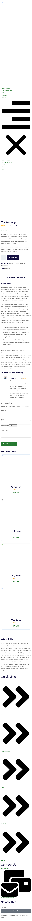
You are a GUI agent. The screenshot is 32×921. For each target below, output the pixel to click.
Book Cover (16, 531)
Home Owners (6, 88)
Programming (5, 266)
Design (17, 263)
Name (3, 410)
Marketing (22, 263)
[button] (16, 129)
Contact (4, 95)
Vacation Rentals (7, 90)
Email (3, 419)
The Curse (16, 620)
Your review (5, 430)
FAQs (3, 93)
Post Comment (9, 444)
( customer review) (14, 226)
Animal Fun (16, 487)
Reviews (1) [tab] (21, 277)
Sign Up (4, 97)
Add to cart (13, 257)
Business (11, 263)
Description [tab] (11, 277)
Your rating (5, 425)
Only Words (16, 575)
